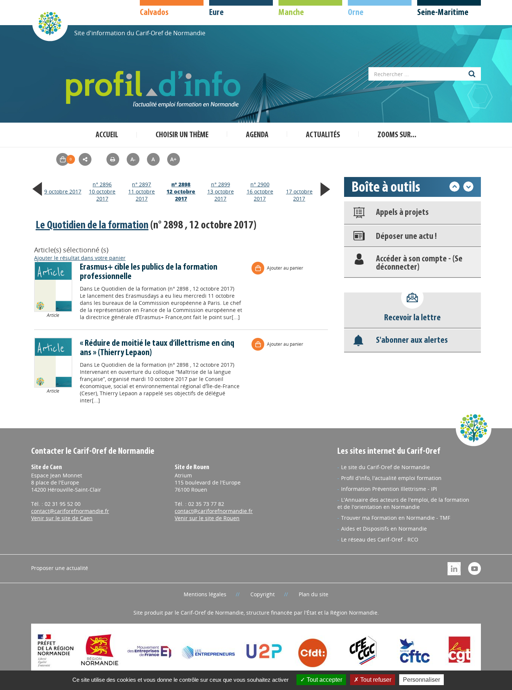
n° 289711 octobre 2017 (141, 191)
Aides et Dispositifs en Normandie (384, 528)
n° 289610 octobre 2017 (102, 191)
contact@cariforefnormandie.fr (70, 510)
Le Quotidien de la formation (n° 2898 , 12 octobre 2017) (164, 288)
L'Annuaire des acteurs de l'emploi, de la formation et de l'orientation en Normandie (403, 503)
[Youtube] (474, 567)
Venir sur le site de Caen (62, 518)
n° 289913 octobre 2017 (220, 191)
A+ (173, 159)
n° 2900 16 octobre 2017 (260, 191)
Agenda (257, 135)
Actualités (323, 135)
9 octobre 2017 (62, 191)
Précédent (454, 187)
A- (133, 159)
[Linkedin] (454, 568)
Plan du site (313, 594)
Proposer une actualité (59, 568)
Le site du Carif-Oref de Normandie (385, 467)
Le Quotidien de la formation (92, 225)
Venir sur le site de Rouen (207, 518)
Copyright (262, 594)
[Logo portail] (155, 89)
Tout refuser (375, 679)
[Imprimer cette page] (112, 159)
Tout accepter (323, 679)
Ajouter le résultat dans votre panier (80, 257)
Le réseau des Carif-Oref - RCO (379, 539)
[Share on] (85, 159)
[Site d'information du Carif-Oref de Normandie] (50, 23)
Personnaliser (421, 679)
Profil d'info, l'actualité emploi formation (391, 478)
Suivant (468, 187)
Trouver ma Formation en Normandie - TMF (395, 517)
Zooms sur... (396, 135)
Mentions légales (205, 594)
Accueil (107, 135)
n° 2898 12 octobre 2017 (180, 191)
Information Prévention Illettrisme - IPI (389, 488)
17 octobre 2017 (299, 195)
